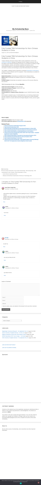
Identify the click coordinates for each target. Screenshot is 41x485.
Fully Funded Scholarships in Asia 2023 (13, 138)
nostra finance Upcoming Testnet (10, 174)
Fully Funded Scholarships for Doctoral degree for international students (20, 129)
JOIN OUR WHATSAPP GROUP (8, 344)
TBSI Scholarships (29, 170)
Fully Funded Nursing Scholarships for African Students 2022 (18, 136)
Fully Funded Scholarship (8, 170)
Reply (4, 201)
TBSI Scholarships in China (20, 172)
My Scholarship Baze (20, 29)
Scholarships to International (32, 70)
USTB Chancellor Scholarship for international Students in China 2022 (20, 128)
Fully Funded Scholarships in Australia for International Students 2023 (20, 135)
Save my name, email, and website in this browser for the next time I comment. (20, 306)
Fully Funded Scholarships (19, 170)
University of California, (7, 62)
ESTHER (6, 237)
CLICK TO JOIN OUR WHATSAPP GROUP (20, 6)
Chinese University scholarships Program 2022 (15, 125)
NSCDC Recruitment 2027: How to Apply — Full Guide (13, 336)
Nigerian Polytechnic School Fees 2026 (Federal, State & (14, 334)
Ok (20, 483)
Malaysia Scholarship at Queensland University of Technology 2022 (17, 175)
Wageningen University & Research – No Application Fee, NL (15, 331)
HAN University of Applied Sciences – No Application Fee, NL (15, 337)
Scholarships (5, 169)
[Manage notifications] (38, 482)
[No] (39, 482)
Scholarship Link (21, 121)
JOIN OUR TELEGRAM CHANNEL (9, 347)
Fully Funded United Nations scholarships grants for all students (18, 131)
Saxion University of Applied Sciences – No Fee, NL (13, 332)
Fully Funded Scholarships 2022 (11, 127)
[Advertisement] (20, 18)
